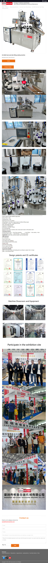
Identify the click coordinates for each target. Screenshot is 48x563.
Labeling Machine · (26, 553)
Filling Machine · (13, 553)
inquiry (8, 60)
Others (38, 553)
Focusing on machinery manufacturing (21, 2)
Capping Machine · (19, 553)
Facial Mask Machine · (33, 553)
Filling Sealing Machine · (6, 553)
